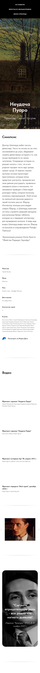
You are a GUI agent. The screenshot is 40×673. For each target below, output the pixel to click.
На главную (20, 4)
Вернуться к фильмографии (20, 9)
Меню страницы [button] (20, 14)
